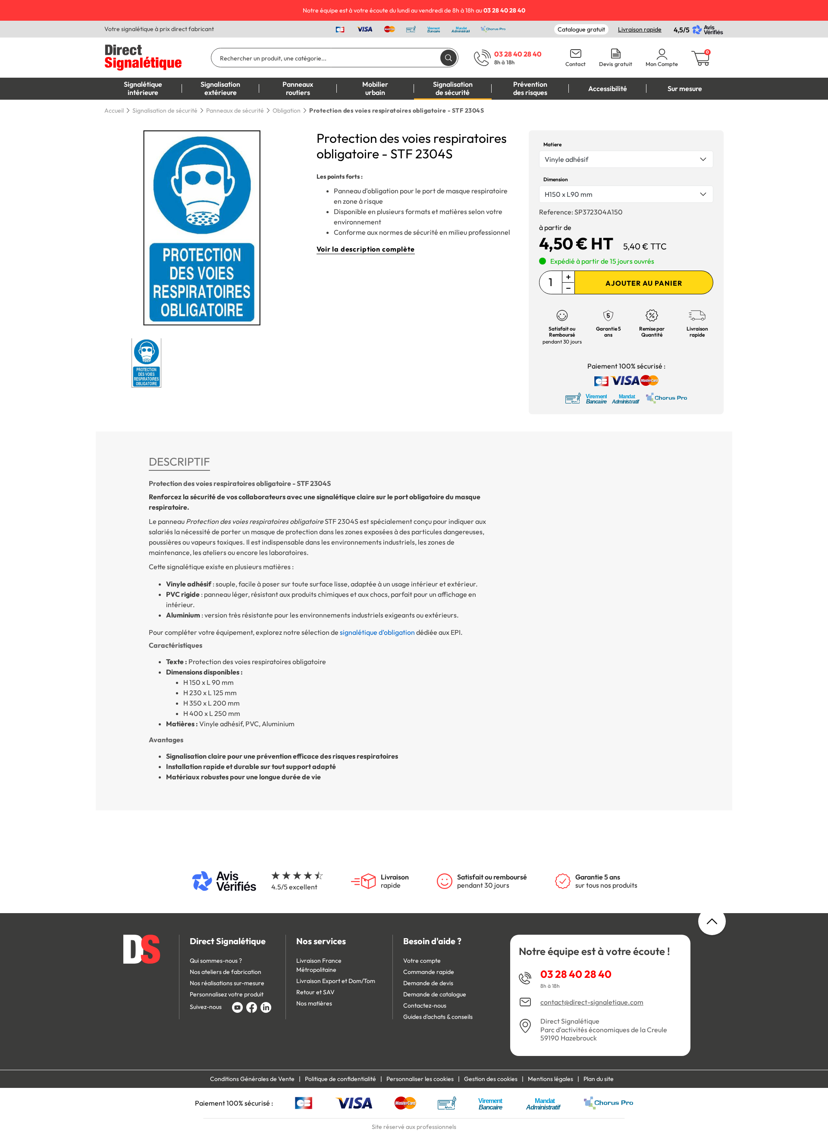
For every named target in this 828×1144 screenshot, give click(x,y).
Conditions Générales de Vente (252, 1079)
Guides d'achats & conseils (438, 1017)
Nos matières (314, 1003)
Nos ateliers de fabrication (225, 972)
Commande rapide (428, 972)
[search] (448, 57)
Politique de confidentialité (340, 1079)
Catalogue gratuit (581, 29)
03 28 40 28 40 (576, 974)
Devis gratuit (615, 64)
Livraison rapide (640, 29)
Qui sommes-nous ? (216, 960)
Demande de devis (428, 983)
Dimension (555, 179)
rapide (395, 881)
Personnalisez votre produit (226, 994)
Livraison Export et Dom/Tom (335, 981)
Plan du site (598, 1079)
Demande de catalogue (434, 994)
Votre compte (422, 960)
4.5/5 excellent (294, 886)
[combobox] (626, 159)
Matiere (552, 144)
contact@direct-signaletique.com (591, 1002)
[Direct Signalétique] (143, 56)
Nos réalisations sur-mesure (227, 983)
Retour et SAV (315, 992)
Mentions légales (550, 1079)
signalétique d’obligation (377, 632)
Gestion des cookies (491, 1079)
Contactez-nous (424, 1005)
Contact (575, 64)
